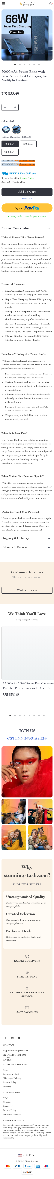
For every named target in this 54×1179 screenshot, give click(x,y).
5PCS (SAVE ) (10, 165)
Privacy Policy (9, 1110)
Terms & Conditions (12, 1115)
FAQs (5, 1070)
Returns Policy (9, 1083)
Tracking (7, 1087)
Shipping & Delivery (12, 1078)
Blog (5, 1098)
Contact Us (8, 1106)
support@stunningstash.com (15, 1051)
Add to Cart (27, 192)
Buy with (19, 209)
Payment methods (11, 1074)
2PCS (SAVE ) (10, 161)
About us (7, 1102)
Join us (27, 731)
